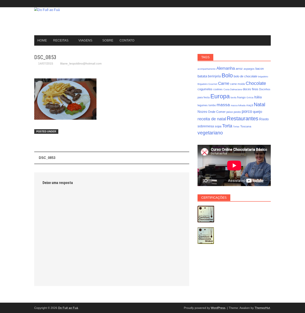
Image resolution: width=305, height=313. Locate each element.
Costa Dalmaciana (232, 89)
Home (42, 40)
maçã (249, 105)
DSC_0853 (47, 158)
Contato (127, 40)
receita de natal (212, 119)
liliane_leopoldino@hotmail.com (81, 63)
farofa (233, 97)
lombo (212, 105)
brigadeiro (263, 76)
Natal (259, 104)
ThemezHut (262, 307)
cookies (218, 89)
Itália (258, 97)
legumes (203, 105)
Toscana (245, 126)
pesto (237, 111)
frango (241, 97)
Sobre (107, 40)
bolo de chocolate (245, 76)
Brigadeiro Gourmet (207, 84)
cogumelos (205, 89)
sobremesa (206, 126)
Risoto (264, 119)
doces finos (250, 89)
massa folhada (238, 105)
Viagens (85, 40)
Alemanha (225, 68)
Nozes (202, 111)
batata (202, 76)
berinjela (214, 76)
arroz (239, 68)
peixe (229, 112)
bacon (259, 68)
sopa (218, 126)
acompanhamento (207, 69)
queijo (257, 112)
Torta (227, 125)
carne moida (237, 84)
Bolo (227, 75)
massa (223, 104)
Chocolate (256, 83)
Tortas (236, 126)
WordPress (218, 307)
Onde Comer (217, 111)
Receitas (60, 40)
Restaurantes (242, 118)
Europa (220, 96)
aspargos (249, 68)
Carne (223, 83)
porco (247, 111)
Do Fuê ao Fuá (68, 307)
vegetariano (210, 132)
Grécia (249, 97)
